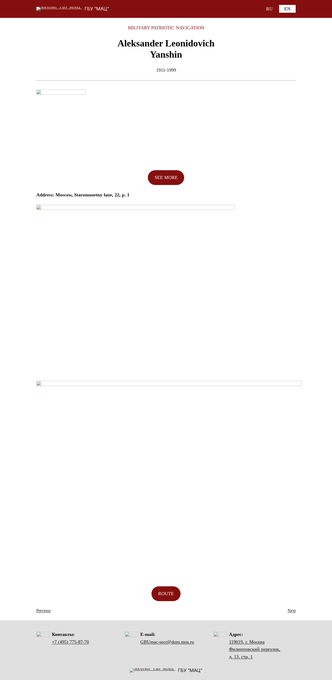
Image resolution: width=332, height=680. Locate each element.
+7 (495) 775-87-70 (70, 641)
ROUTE (166, 593)
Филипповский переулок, (254, 649)
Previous (43, 610)
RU (269, 8)
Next (292, 610)
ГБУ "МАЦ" (97, 8)
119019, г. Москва (247, 641)
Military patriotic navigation (166, 27)
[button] (166, 177)
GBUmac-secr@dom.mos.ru (167, 641)
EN (287, 8)
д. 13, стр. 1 (241, 656)
